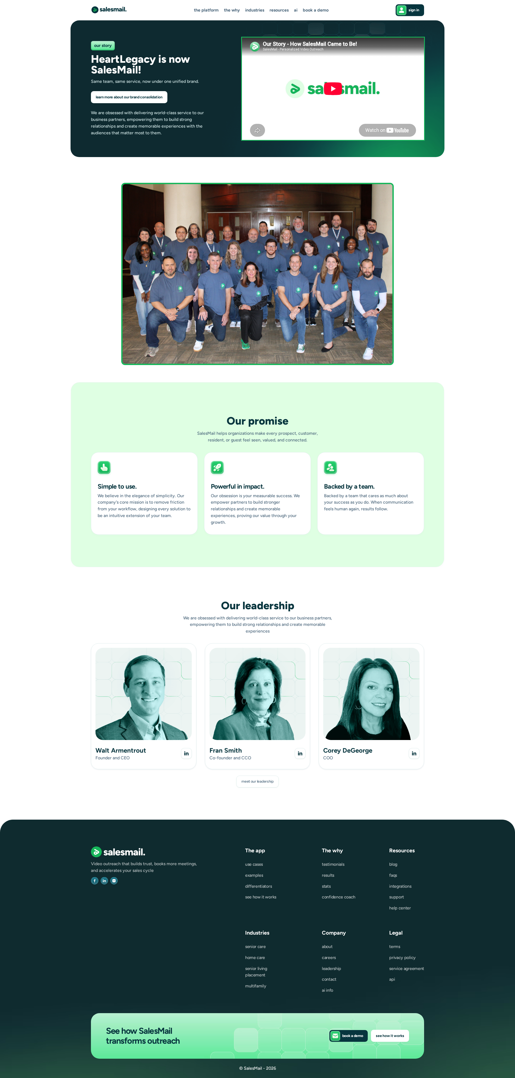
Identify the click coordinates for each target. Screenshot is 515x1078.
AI (295, 10)
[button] (206, 10)
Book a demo (316, 10)
